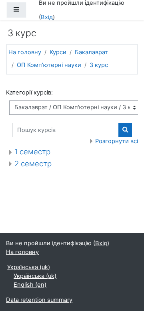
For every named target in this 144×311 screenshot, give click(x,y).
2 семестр (33, 163)
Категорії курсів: (29, 92)
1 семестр (32, 151)
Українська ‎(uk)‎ (28, 267)
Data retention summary (39, 299)
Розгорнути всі (116, 141)
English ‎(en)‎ (30, 284)
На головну (24, 52)
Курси (58, 52)
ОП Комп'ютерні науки (49, 65)
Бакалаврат (91, 52)
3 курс (99, 65)
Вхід (47, 17)
